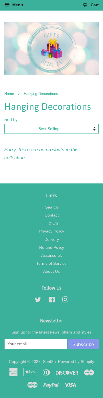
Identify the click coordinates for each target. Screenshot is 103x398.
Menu (17, 5)
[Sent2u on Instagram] (65, 300)
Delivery (51, 239)
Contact (52, 215)
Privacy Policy (51, 231)
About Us (51, 271)
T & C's (51, 223)
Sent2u (49, 361)
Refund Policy (51, 247)
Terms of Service (51, 263)
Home (9, 94)
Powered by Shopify (76, 361)
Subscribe (83, 344)
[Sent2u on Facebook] (51, 300)
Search (51, 207)
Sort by (11, 119)
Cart (94, 5)
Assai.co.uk (51, 255)
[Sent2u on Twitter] (38, 300)
